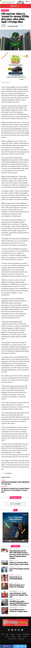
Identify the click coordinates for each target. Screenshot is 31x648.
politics (19, 634)
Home (2, 634)
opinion (19, 636)
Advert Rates (21, 639)
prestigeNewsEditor (13, 26)
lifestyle (25, 636)
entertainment (26, 634)
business (12, 634)
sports (7, 636)
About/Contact (12, 639)
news (7, 634)
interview (13, 636)
